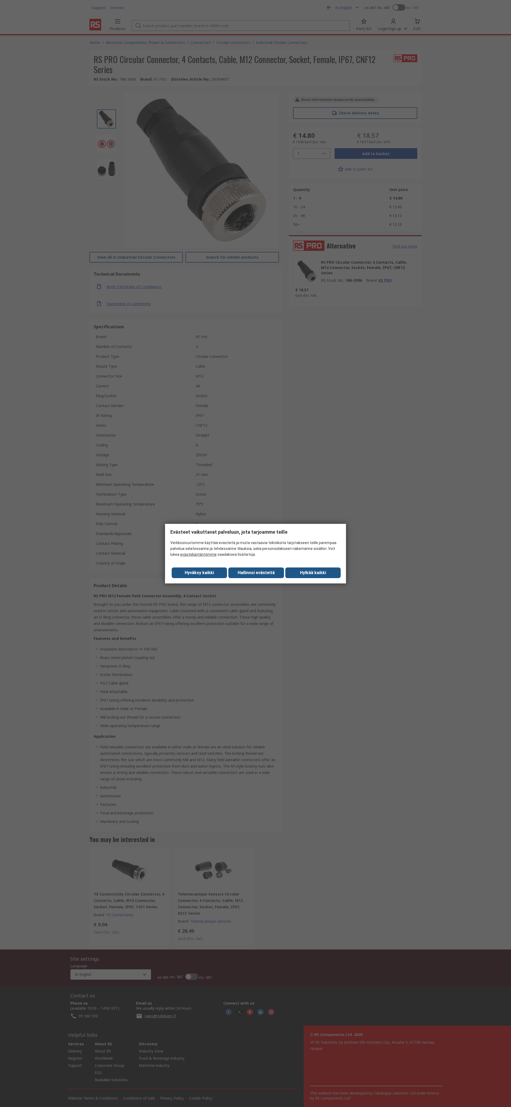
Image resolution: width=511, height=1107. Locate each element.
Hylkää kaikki (313, 572)
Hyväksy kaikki (199, 572)
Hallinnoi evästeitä (256, 572)
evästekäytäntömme (198, 554)
